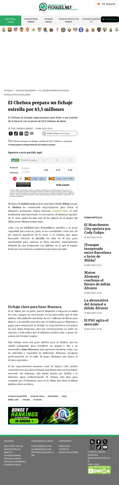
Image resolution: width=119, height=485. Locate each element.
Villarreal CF (51, 29)
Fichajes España (12, 455)
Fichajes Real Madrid (31, 20)
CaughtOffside (60, 211)
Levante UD (99, 29)
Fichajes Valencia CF (91, 20)
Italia (64, 396)
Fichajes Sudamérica (15, 461)
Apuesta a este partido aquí (25, 152)
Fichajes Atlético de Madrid (69, 20)
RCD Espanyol (87, 29)
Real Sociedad (45, 29)
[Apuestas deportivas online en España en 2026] (43, 423)
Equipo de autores (68, 452)
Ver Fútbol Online (10, 20)
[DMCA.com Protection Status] (99, 473)
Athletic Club (39, 29)
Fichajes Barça (48, 20)
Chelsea (26, 400)
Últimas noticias (12, 464)
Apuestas (111, 19)
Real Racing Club (110, 29)
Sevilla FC (27, 29)
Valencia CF (21, 29)
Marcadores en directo (12, 451)
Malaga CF (104, 29)
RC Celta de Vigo (57, 29)
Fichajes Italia (37, 396)
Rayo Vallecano (75, 29)
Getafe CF (63, 29)
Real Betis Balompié (33, 29)
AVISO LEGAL (94, 464)
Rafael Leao (13, 400)
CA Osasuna (69, 29)
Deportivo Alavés (81, 29)
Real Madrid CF (3, 29)
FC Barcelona (9, 29)
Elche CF (92, 29)
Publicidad (64, 446)
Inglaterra (53, 396)
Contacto (64, 449)
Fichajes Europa (12, 458)
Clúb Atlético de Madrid (15, 29)
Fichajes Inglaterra (17, 396)
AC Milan (38, 400)
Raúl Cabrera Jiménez (22, 128)
